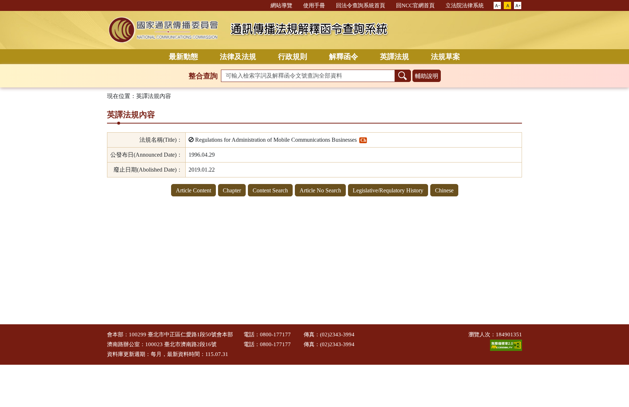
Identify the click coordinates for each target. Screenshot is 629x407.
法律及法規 (238, 56)
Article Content (193, 190)
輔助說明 (426, 76)
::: (262, 5)
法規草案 (445, 56)
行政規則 (292, 56)
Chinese (444, 190)
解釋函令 (343, 56)
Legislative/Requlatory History (388, 190)
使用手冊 (314, 5)
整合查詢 (203, 76)
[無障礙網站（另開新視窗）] (506, 345)
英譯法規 (394, 56)
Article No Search (320, 190)
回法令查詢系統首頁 (360, 5)
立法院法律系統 (465, 5)
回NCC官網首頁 (415, 5)
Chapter (232, 190)
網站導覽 (281, 5)
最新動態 (183, 56)
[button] (497, 6)
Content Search (270, 190)
